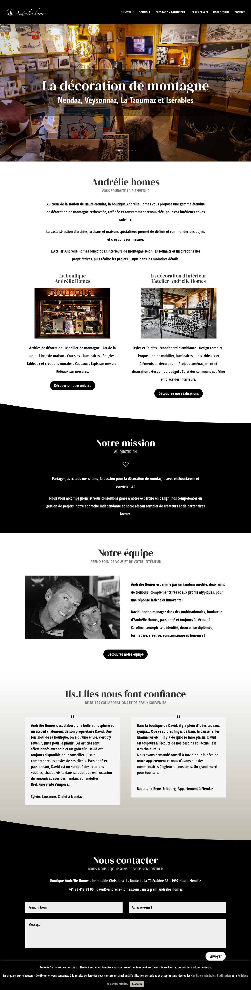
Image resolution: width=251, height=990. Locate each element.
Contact (240, 12)
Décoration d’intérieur (170, 12)
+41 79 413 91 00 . (82, 889)
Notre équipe (221, 12)
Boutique (144, 12)
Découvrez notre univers (72, 385)
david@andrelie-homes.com (117, 889)
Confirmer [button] (137, 984)
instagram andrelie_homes (162, 889)
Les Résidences (199, 12)
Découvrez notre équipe (125, 654)
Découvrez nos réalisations (178, 393)
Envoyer (215, 956)
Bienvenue (127, 12)
